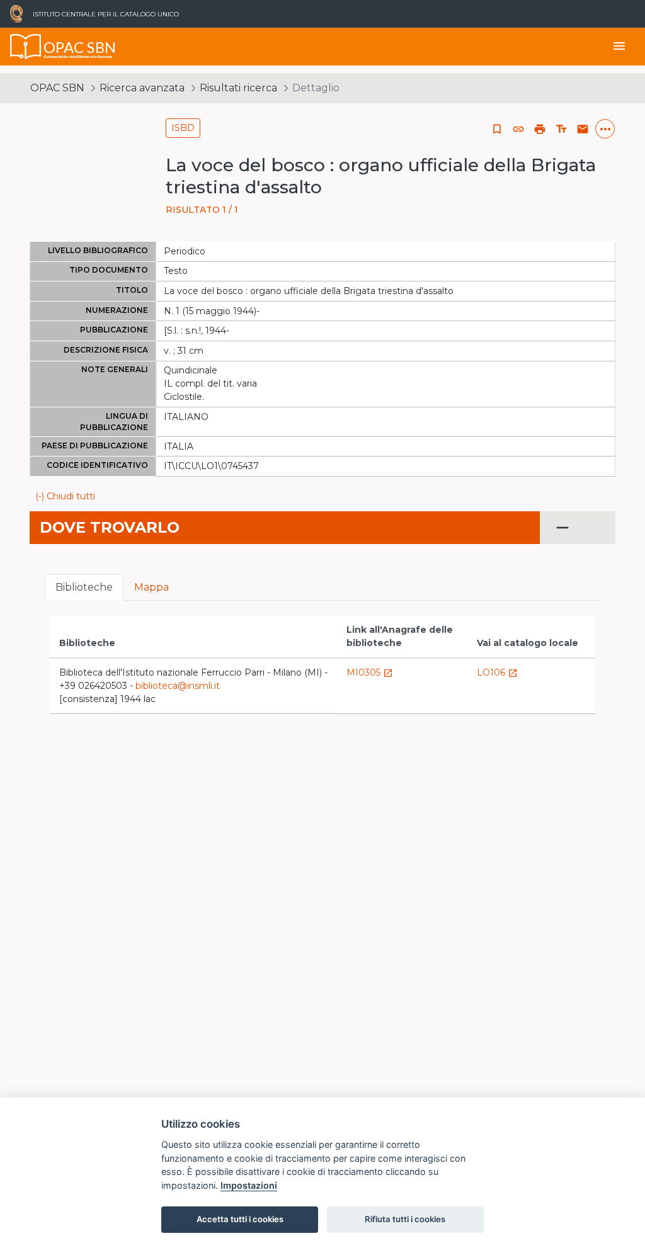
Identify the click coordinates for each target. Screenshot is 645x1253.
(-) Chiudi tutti (65, 496)
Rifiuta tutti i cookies (405, 1219)
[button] (518, 129)
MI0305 (369, 672)
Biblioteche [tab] (84, 587)
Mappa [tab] (151, 587)
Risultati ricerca (238, 88)
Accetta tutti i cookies (240, 1219)
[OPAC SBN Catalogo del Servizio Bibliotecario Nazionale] (26, 46)
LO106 (497, 672)
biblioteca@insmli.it (177, 685)
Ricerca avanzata (142, 88)
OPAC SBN (57, 88)
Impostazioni (248, 1185)
